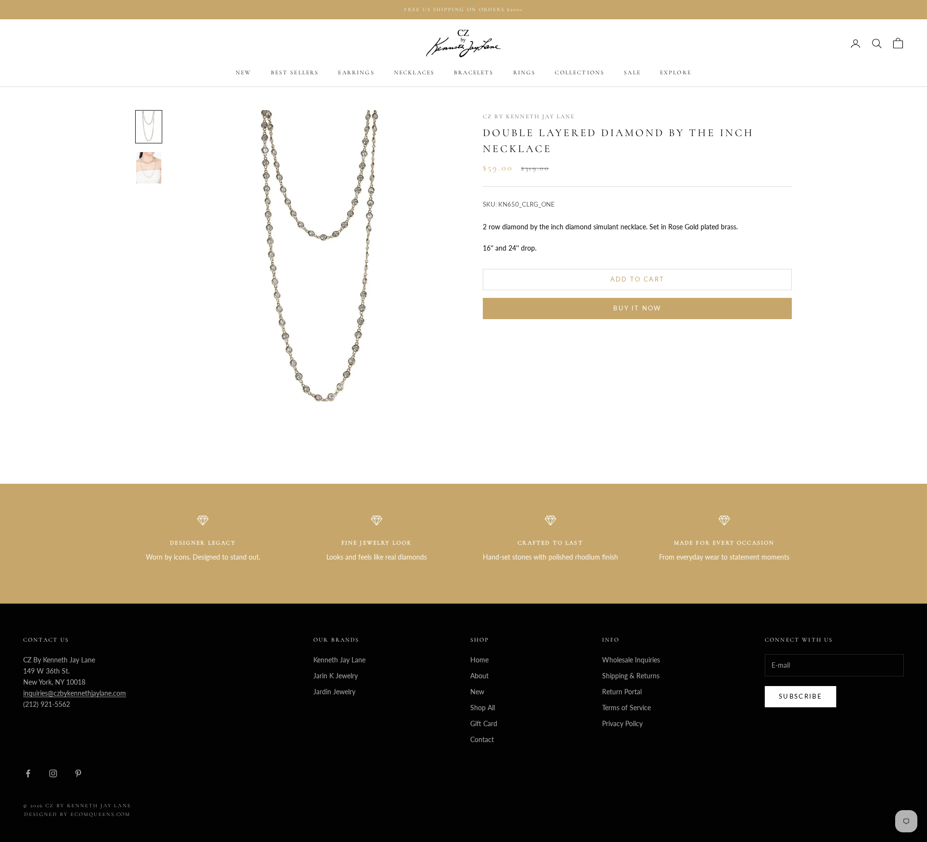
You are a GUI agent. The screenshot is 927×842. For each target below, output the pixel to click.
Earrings (356, 73)
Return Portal (622, 692)
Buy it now (637, 308)
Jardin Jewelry (334, 692)
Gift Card (483, 723)
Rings (524, 73)
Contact (482, 739)
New (243, 73)
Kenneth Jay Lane (339, 660)
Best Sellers (295, 73)
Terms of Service (626, 707)
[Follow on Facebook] (28, 773)
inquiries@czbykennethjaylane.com (74, 693)
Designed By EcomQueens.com (77, 814)
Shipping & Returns (631, 676)
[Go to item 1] (148, 126)
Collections (579, 73)
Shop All (482, 707)
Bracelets (473, 73)
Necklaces (414, 73)
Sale (632, 73)
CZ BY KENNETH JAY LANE (529, 116)
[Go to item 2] (148, 167)
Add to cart (637, 279)
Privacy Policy (622, 723)
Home (479, 660)
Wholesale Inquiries (631, 660)
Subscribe (800, 696)
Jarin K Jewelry (335, 676)
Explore (675, 73)
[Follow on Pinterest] (78, 773)
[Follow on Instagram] (53, 773)
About (479, 676)
